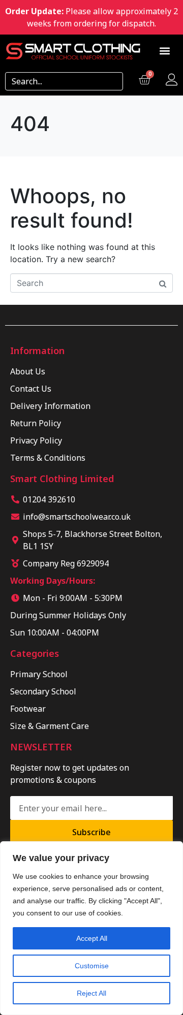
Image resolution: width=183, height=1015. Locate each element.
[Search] (112, 81)
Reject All (91, 993)
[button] (165, 51)
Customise (92, 966)
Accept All (91, 938)
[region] (91, 928)
